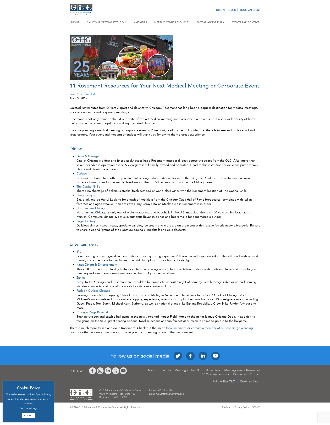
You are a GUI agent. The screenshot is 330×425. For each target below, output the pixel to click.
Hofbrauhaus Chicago (91, 208)
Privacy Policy (242, 407)
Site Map (226, 407)
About (75, 22)
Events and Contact (245, 22)
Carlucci (81, 173)
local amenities (176, 328)
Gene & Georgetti (88, 156)
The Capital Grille (88, 186)
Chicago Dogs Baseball (92, 312)
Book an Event (250, 9)
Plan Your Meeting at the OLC (106, 22)
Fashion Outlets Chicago (93, 291)
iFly (78, 252)
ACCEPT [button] (28, 415)
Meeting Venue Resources (172, 22)
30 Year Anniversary (210, 22)
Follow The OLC (225, 9)
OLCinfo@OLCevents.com (170, 393)
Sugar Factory (86, 221)
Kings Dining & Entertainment (96, 264)
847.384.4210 (165, 390)
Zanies (80, 278)
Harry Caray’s (85, 195)
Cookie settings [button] (28, 408)
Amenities (140, 22)
